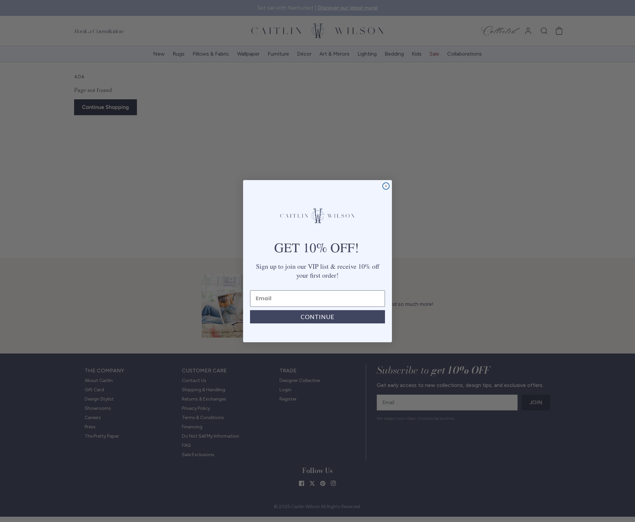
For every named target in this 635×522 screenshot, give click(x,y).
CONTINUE (317, 316)
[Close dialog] (386, 186)
